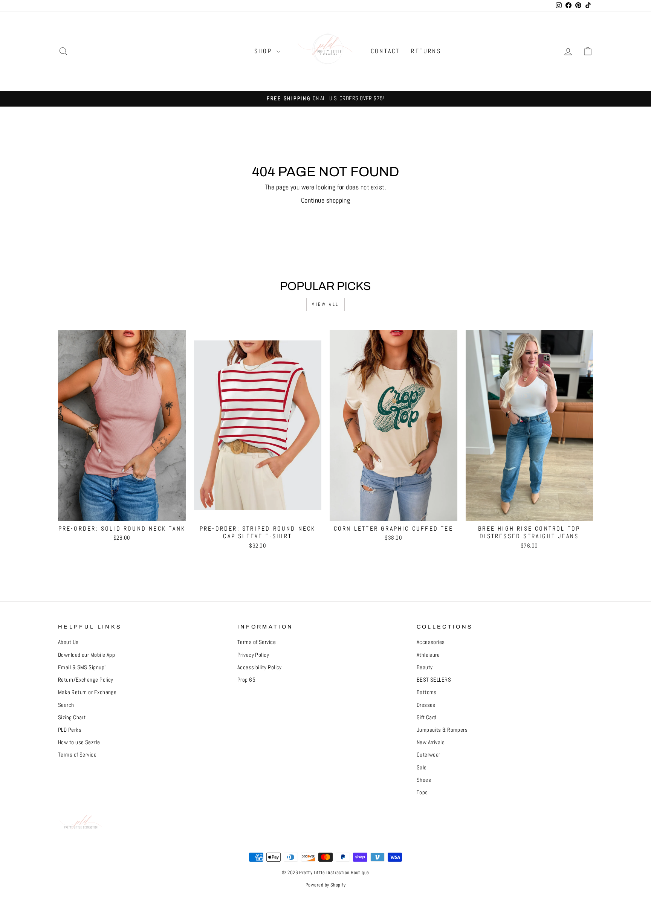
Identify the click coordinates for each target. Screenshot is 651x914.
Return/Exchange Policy (85, 680)
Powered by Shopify (325, 885)
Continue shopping (325, 200)
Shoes (424, 780)
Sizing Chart (72, 717)
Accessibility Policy (259, 667)
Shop (264, 51)
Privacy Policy (253, 655)
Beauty (425, 667)
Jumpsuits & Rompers (442, 730)
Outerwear (428, 754)
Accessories (431, 642)
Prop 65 (246, 680)
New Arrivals (431, 742)
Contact (385, 51)
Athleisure (428, 655)
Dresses (426, 705)
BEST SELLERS (434, 680)
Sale (422, 767)
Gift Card (427, 717)
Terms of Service (77, 754)
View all (325, 304)
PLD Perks (69, 730)
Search (66, 705)
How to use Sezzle (79, 742)
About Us (68, 642)
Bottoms (427, 692)
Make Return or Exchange (87, 692)
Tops (422, 792)
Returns (426, 51)
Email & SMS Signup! (82, 667)
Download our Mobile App (86, 655)
